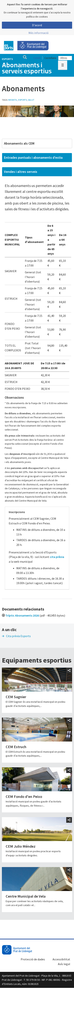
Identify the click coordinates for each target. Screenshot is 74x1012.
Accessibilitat (61, 959)
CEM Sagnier (16, 696)
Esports (7, 59)
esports (22, 99)
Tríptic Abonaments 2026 (22, 615)
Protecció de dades (33, 959)
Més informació (38, 33)
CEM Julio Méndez (20, 846)
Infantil (12, 99)
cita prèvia (57, 557)
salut (31, 99)
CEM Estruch (16, 746)
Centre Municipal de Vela (26, 896)
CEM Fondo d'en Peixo (24, 796)
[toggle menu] (62, 65)
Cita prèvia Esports (18, 636)
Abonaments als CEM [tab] (19, 143)
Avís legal (64, 964)
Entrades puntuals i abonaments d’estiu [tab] (33, 157)
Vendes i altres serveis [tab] (20, 171)
